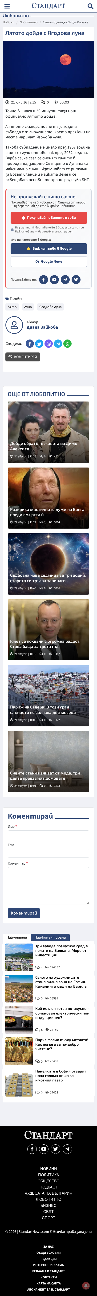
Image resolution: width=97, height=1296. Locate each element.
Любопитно (29, 23)
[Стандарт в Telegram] (65, 279)
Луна (28, 307)
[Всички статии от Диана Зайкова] (14, 325)
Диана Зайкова (42, 327)
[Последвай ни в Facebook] (32, 1149)
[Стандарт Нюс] (48, 1139)
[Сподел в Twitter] (39, 344)
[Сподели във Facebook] (30, 344)
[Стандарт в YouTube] (54, 279)
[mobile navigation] (7, 6)
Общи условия (48, 1252)
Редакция (48, 1259)
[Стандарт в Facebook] (43, 279)
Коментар (18, 863)
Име (12, 826)
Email (12, 845)
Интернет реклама (48, 1265)
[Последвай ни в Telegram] (67, 1149)
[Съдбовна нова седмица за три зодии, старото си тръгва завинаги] (48, 564)
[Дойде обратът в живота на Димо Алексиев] (48, 432)
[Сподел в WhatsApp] (67, 344)
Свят (48, 1212)
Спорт (48, 1218)
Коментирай (25, 357)
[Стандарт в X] (76, 279)
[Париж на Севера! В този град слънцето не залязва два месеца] (48, 695)
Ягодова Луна (50, 307)
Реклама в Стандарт (48, 1271)
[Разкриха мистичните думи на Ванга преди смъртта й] (48, 498)
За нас (48, 1246)
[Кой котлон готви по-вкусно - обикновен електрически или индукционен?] (19, 1020)
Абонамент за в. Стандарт (48, 1289)
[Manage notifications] (86, 1285)
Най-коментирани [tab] (50, 937)
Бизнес (48, 1206)
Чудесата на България (49, 1193)
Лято (12, 307)
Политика (48, 1175)
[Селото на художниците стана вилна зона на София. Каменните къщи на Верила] (19, 989)
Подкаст (48, 1187)
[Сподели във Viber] (48, 344)
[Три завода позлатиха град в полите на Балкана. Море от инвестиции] (19, 957)
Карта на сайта (48, 1283)
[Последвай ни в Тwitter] (55, 1149)
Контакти (48, 1277)
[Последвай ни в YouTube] (43, 1149)
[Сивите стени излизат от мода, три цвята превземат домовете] (48, 761)
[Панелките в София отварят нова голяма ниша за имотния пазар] (19, 1083)
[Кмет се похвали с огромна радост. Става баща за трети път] (48, 630)
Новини (8, 23)
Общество (48, 1181)
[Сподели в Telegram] (58, 344)
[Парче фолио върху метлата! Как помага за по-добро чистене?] (19, 1051)
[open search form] (90, 6)
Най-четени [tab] (17, 937)
